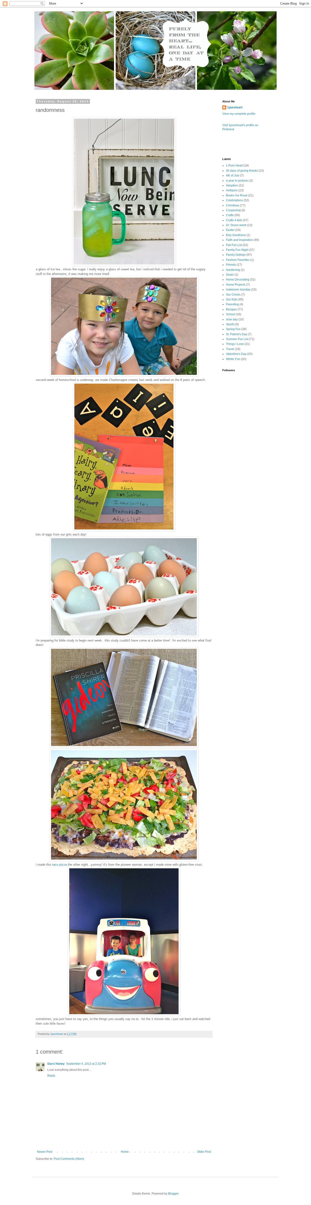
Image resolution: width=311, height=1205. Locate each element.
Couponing (233, 210)
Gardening (233, 270)
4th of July (232, 175)
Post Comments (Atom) (69, 1159)
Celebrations (234, 200)
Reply (51, 1075)
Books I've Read (236, 195)
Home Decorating (237, 279)
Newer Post (44, 1151)
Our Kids (231, 299)
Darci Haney (56, 1063)
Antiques (232, 190)
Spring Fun (233, 329)
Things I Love (235, 344)
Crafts (230, 215)
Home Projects (235, 284)
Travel (230, 349)
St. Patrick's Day (236, 334)
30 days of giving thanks (242, 170)
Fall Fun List (234, 245)
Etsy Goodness (236, 235)
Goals (230, 274)
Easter (230, 230)
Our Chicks (233, 294)
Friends (231, 264)
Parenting (232, 304)
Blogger (173, 1193)
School (230, 314)
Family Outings (236, 254)
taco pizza (59, 864)
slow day (232, 319)
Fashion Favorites (238, 260)
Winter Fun (233, 359)
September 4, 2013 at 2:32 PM (86, 1063)
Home (125, 1151)
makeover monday (238, 289)
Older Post (204, 1151)
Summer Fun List (237, 339)
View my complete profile (238, 113)
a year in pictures (237, 180)
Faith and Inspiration (239, 240)
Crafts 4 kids (234, 220)
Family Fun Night (237, 250)
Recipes (231, 309)
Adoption (232, 185)
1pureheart (234, 107)
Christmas (232, 205)
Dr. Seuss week (236, 225)
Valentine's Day (236, 354)
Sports (230, 324)
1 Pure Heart (234, 165)
